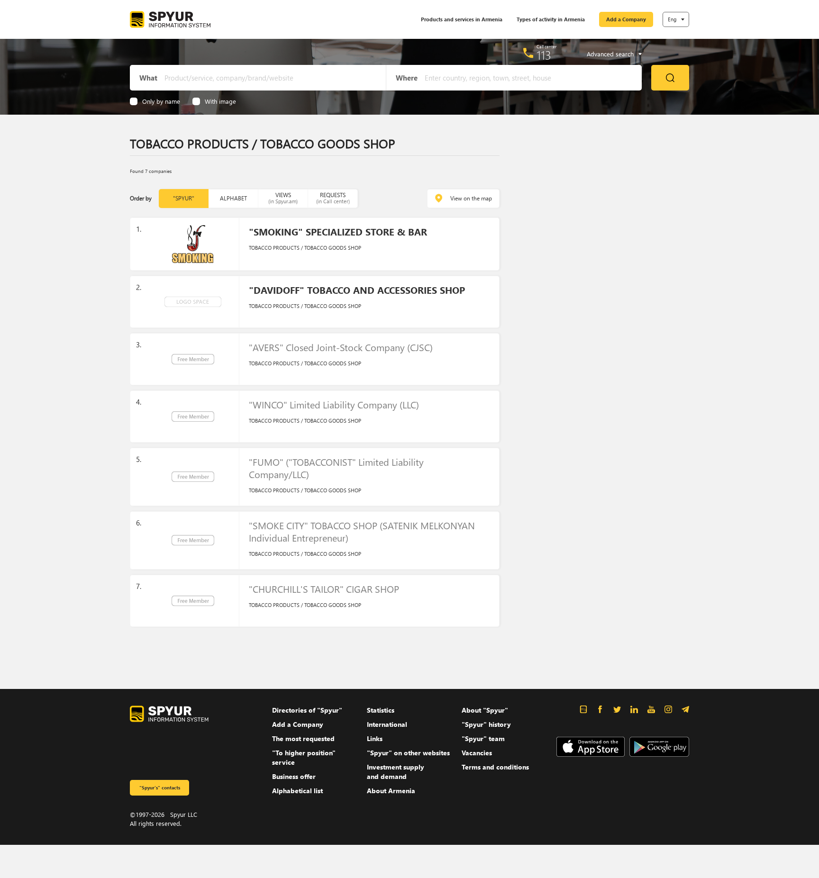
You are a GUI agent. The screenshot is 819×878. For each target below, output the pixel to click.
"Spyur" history (486, 724)
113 (544, 55)
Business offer (294, 776)
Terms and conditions (495, 766)
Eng (672, 19)
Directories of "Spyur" (307, 710)
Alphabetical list (297, 790)
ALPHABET (233, 198)
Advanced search (610, 54)
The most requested (303, 738)
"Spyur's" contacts (159, 787)
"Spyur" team (483, 738)
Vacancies (477, 752)
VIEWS (283, 197)
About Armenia (391, 790)
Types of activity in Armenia (551, 19)
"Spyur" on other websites (408, 752)
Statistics (380, 710)
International (387, 724)
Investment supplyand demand (395, 771)
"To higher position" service (304, 757)
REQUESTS (333, 197)
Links (374, 738)
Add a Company (626, 19)
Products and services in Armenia (461, 19)
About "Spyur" (485, 710)
